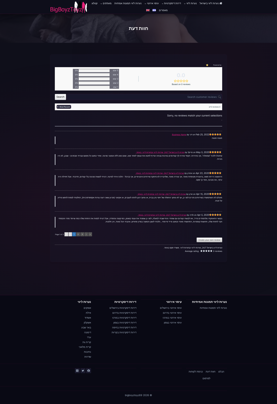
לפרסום (206, 378)
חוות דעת (210, 371)
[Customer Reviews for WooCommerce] (207, 65)
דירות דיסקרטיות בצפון (124, 322)
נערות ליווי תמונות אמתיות (128, 3)
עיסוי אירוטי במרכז (172, 317)
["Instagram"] (77, 370)
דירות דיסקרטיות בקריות (124, 332)
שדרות (87, 356)
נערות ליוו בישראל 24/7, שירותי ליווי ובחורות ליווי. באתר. (160, 152)
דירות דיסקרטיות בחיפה (124, 327)
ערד (89, 337)
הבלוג (221, 371)
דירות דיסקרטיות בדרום (124, 312)
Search (60, 96)
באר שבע (86, 327)
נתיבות (87, 351)
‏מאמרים (163, 10)
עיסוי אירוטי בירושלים (171, 307)
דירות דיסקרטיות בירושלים (123, 307)
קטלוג (95, 3)
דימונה (87, 332)
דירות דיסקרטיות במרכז (124, 317)
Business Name (179, 134)
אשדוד (88, 317)
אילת (88, 312)
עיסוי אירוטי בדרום (172, 312)
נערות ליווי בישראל (209, 3)
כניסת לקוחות (196, 371)
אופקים (87, 307)
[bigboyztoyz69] (68, 7)
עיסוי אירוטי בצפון (173, 322)
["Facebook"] (88, 370)
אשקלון (87, 322)
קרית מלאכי (85, 347)
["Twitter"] (83, 370)
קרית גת (87, 342)
